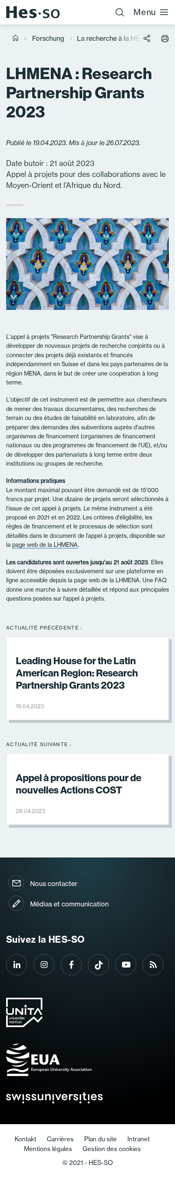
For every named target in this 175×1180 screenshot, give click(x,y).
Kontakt (25, 1139)
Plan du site (100, 1139)
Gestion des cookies (112, 1149)
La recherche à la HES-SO (117, 38)
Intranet (138, 1139)
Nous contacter (53, 883)
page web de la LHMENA (45, 544)
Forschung (48, 38)
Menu (144, 12)
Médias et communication (69, 904)
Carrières (60, 1139)
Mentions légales (48, 1149)
